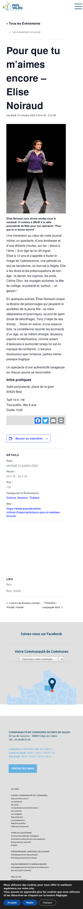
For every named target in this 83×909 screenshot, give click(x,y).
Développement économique (24, 855)
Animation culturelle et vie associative (28, 839)
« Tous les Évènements (23, 23)
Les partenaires (18, 820)
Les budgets (16, 814)
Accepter (12, 902)
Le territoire (16, 802)
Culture (11, 498)
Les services (16, 811)
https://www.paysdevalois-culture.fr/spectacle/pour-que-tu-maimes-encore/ (33, 512)
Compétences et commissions (24, 808)
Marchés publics (18, 823)
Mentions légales (19, 880)
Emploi (14, 845)
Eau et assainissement (21, 870)
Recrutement (17, 817)
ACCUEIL (15, 789)
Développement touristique (24, 858)
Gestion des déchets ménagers (25, 836)
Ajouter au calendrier (29, 438)
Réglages (47, 902)
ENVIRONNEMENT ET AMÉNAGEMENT (29, 864)
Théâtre (35, 498)
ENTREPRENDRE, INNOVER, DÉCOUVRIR (30, 852)
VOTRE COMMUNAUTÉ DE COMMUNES (29, 795)
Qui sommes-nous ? (20, 798)
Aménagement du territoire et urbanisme (30, 867)
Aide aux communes (20, 826)
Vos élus (15, 805)
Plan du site (16, 877)
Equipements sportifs (21, 842)
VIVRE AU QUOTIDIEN (21, 833)
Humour (23, 498)
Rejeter (30, 902)
